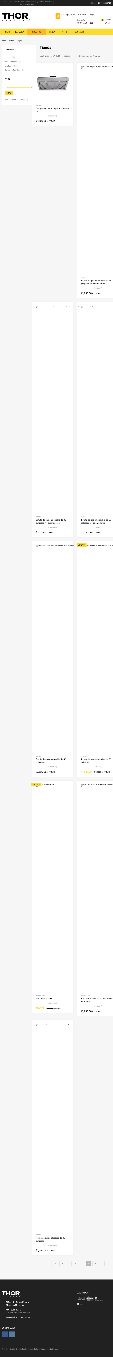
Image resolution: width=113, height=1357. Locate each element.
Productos (35, 32)
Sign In (99, 3)
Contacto (79, 32)
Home (4, 41)
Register (107, 3)
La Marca (19, 32)
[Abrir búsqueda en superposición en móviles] (79, 14)
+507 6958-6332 (84, 23)
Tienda (52, 32)
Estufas (8, 66)
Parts (64, 32)
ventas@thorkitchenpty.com (18, 1317)
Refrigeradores (11, 62)
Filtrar (8, 93)
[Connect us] (5, 1334)
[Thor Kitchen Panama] (16, 20)
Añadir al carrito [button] (68, 121)
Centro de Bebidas (12, 70)
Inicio (7, 32)
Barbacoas (40, 995)
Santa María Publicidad (49, 1349)
